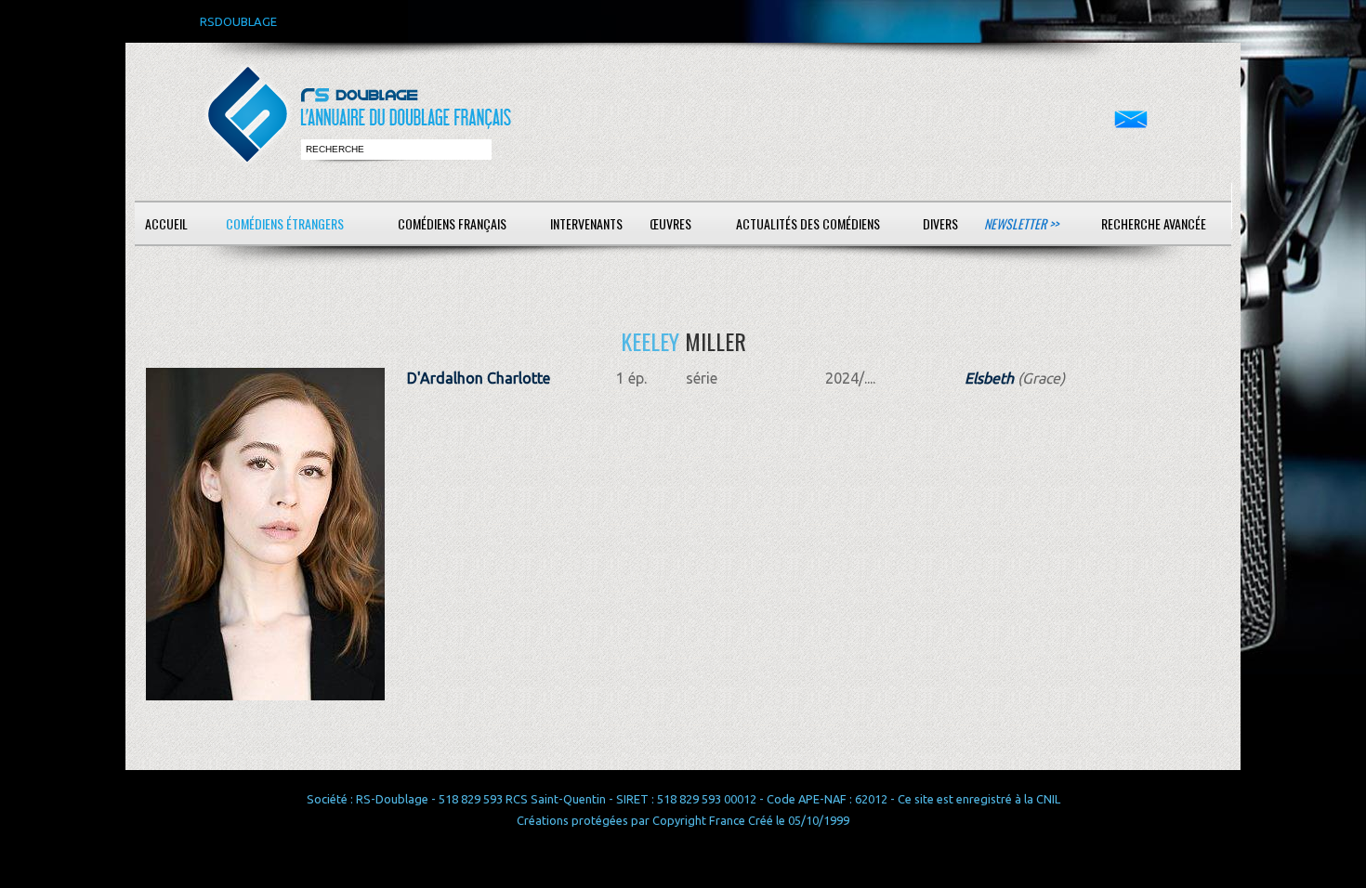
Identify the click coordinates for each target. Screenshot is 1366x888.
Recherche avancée (1153, 223)
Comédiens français (452, 223)
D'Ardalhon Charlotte (478, 378)
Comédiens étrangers (285, 223)
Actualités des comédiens (808, 223)
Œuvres (670, 223)
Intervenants (586, 223)
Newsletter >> (1021, 223)
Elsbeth (989, 378)
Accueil (166, 223)
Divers (940, 223)
